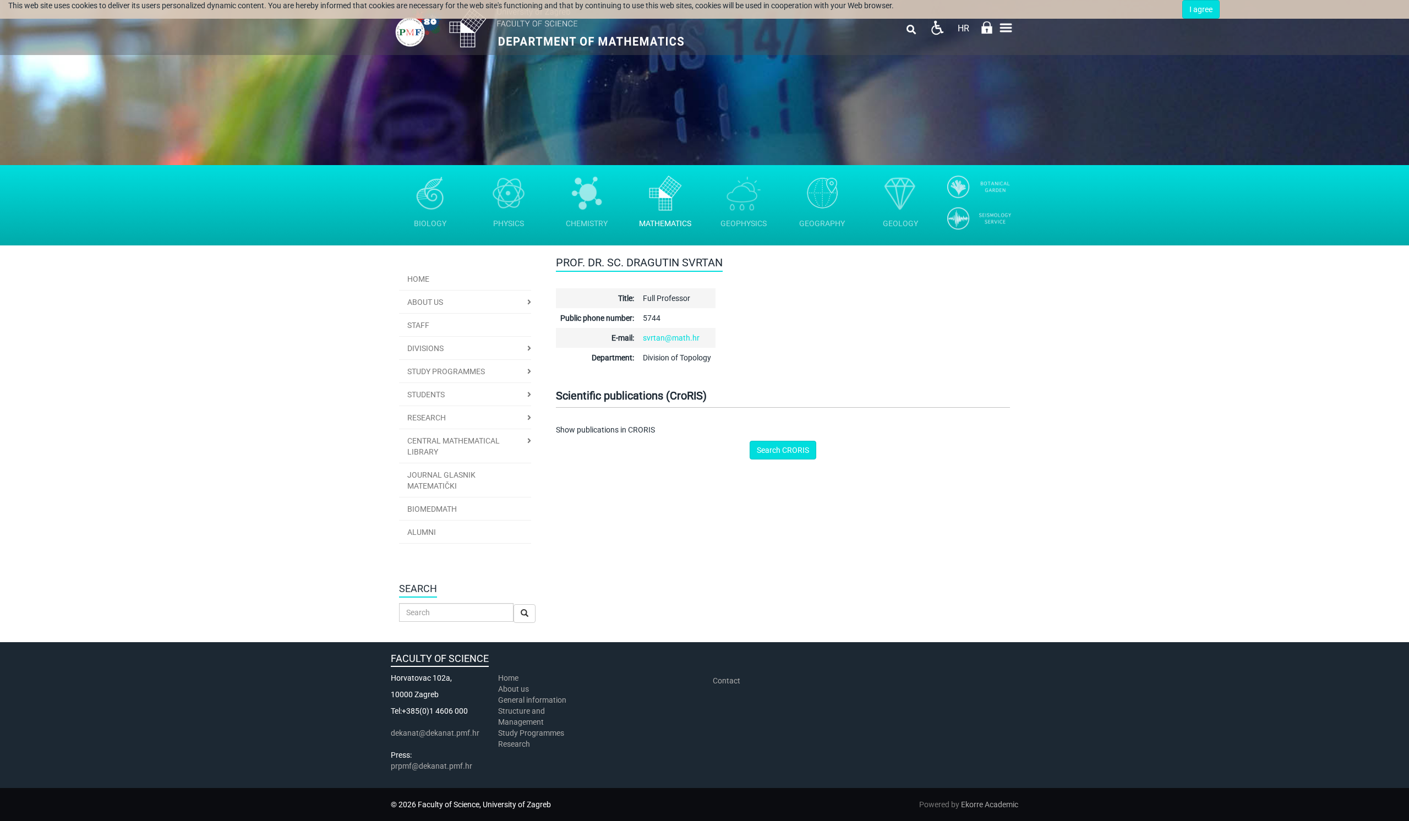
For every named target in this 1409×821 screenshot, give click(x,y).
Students (426, 394)
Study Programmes (446, 371)
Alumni (421, 532)
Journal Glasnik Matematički (441, 480)
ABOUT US (425, 302)
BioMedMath (432, 509)
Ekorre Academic (989, 804)
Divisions (425, 348)
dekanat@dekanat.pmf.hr (435, 733)
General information (532, 700)
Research (426, 417)
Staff (418, 325)
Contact (726, 680)
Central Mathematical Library (453, 446)
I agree (1201, 9)
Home (418, 279)
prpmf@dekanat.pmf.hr (431, 766)
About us (514, 689)
